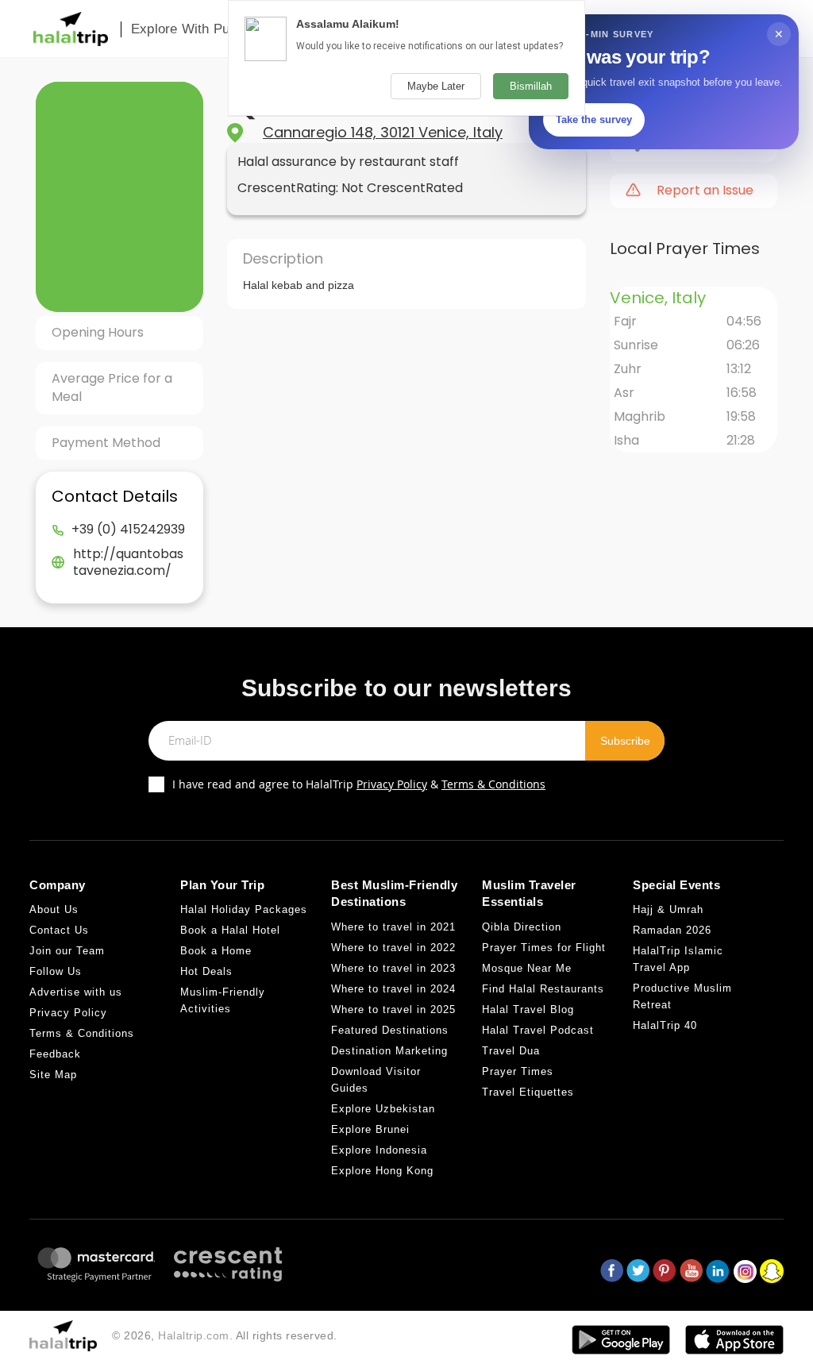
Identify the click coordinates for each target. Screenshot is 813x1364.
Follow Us (55, 971)
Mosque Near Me (527, 968)
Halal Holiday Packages (243, 909)
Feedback (55, 1054)
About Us (54, 909)
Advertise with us (75, 992)
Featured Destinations (390, 1030)
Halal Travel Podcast (538, 1030)
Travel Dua (511, 1051)
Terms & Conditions (493, 784)
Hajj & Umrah (668, 909)
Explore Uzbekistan (383, 1109)
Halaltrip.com (193, 1335)
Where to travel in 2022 (393, 948)
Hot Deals (206, 971)
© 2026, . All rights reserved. (224, 1335)
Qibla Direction (521, 927)
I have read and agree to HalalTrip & (358, 784)
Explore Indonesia (379, 1150)
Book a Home (216, 951)
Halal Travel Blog (528, 1009)
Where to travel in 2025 (393, 1009)
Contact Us (59, 930)
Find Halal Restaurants (543, 989)
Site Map (53, 1075)
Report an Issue (705, 190)
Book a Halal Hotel (230, 930)
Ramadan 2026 (672, 930)
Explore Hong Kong (382, 1171)
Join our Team (67, 951)
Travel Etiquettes (528, 1092)
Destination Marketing (389, 1051)
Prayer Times (517, 1071)
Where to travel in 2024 (393, 989)
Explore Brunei (370, 1129)
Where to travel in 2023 (393, 968)
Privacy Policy (391, 784)
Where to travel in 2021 (393, 927)
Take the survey (594, 119)
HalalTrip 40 (665, 1025)
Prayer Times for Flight (544, 948)
